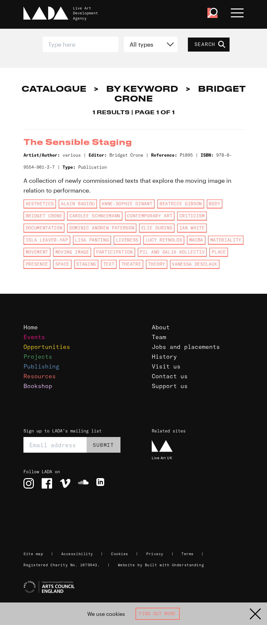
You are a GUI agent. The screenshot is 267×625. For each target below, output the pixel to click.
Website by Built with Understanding (161, 565)
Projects (37, 356)
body (214, 203)
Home (30, 327)
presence (37, 264)
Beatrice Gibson (181, 203)
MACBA (196, 239)
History (164, 356)
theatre (131, 264)
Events (34, 337)
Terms (187, 554)
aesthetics (40, 203)
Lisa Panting (92, 239)
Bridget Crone (44, 215)
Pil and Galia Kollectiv (172, 252)
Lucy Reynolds (164, 239)
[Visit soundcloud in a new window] (83, 483)
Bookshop (37, 386)
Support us (170, 386)
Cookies (119, 554)
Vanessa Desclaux (194, 264)
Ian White (192, 227)
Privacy (154, 554)
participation (114, 252)
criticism (192, 215)
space (62, 264)
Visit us (166, 366)
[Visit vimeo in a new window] (65, 483)
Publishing (41, 366)
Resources (39, 376)
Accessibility (77, 554)
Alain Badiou (78, 203)
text (109, 264)
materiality (225, 239)
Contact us (170, 376)
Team (159, 337)
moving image (72, 252)
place (219, 252)
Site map (33, 554)
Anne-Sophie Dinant (127, 203)
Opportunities (46, 347)
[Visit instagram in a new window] (28, 483)
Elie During (156, 227)
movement (37, 252)
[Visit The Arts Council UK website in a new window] (136, 587)
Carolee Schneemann (94, 215)
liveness (127, 239)
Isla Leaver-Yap (47, 239)
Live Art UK (162, 458)
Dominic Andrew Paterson (101, 227)
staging (86, 264)
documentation (44, 227)
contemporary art (149, 215)
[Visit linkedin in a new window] (101, 483)
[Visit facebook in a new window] (47, 483)
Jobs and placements (186, 347)
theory (156, 264)
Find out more (157, 613)
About (161, 327)
